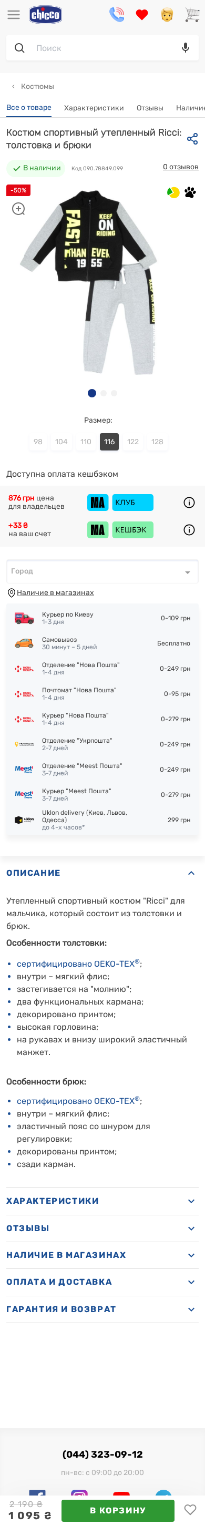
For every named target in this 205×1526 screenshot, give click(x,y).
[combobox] (102, 571)
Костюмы (36, 86)
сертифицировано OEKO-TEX (78, 964)
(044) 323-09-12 (103, 1454)
